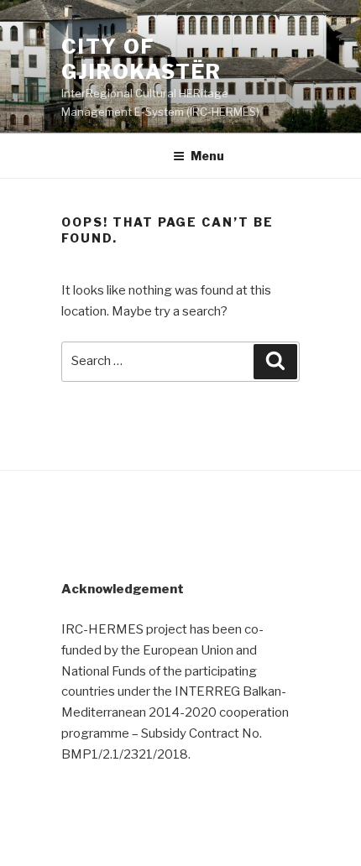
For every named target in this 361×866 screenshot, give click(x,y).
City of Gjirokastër (141, 59)
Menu (207, 156)
